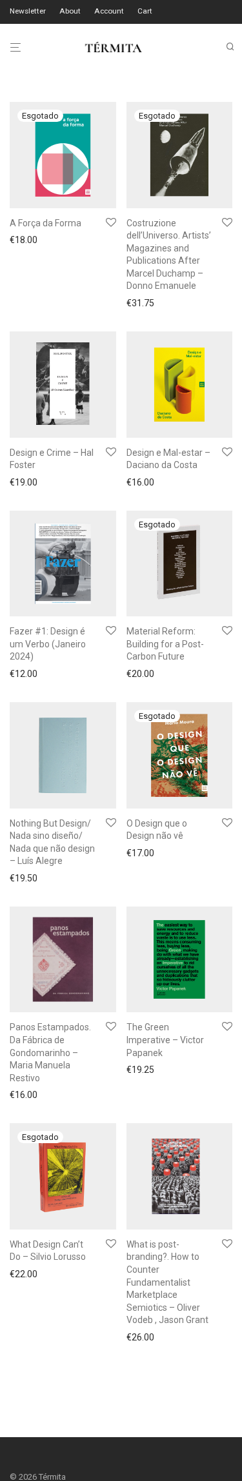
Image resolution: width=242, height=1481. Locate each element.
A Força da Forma (45, 223)
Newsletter (28, 11)
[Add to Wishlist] (111, 223)
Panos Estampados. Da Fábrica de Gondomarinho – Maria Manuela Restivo (50, 1052)
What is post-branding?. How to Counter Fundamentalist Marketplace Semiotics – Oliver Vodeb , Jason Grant (167, 1282)
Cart (144, 11)
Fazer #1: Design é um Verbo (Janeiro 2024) (48, 644)
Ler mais (23, 242)
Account (109, 11)
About (70, 11)
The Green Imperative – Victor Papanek (165, 1039)
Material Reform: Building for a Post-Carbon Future (165, 644)
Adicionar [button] (25, 482)
